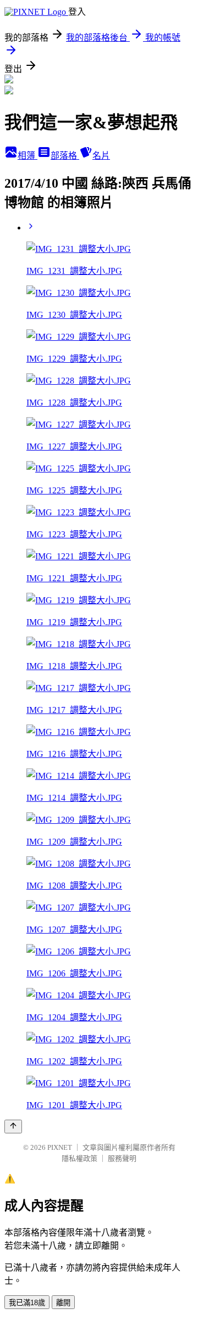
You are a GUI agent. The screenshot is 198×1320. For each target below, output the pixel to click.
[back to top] (13, 1126)
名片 (101, 155)
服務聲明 (122, 1158)
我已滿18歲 (27, 1303)
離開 (63, 1303)
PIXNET (59, 1147)
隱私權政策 (79, 1158)
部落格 (65, 155)
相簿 (27, 155)
